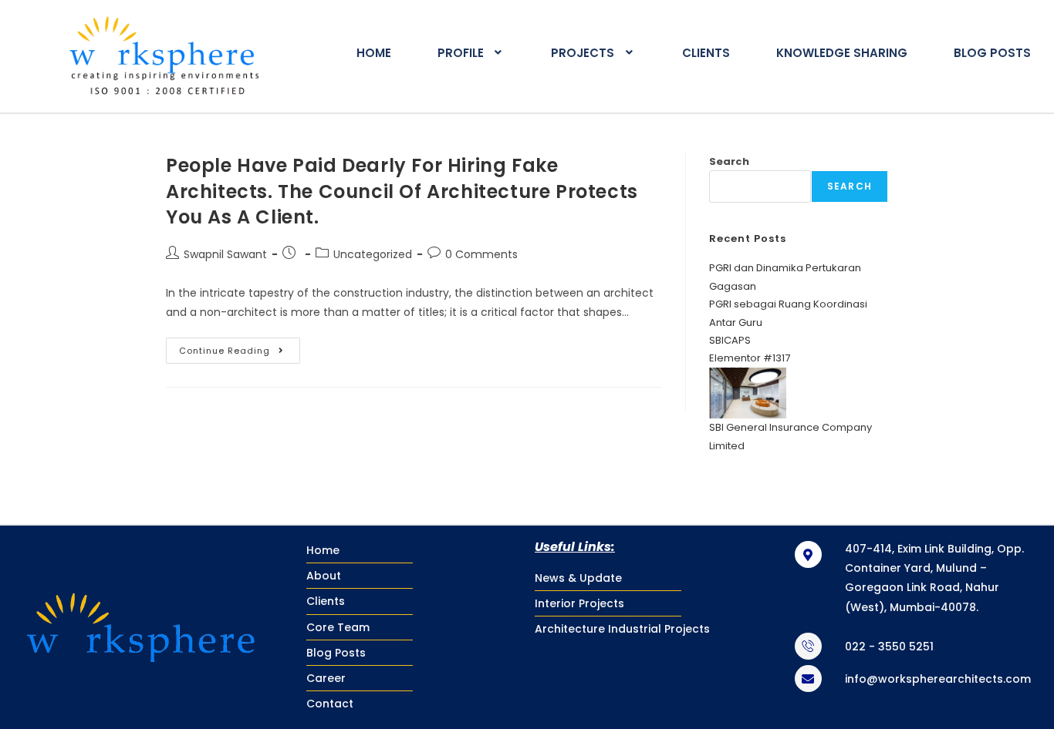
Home (373, 53)
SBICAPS (730, 340)
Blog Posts (992, 53)
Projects (582, 53)
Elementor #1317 (749, 358)
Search (729, 161)
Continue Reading (239, 347)
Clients (706, 53)
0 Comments (481, 254)
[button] (471, 52)
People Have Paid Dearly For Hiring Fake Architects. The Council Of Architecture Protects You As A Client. (402, 191)
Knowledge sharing (841, 53)
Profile (460, 53)
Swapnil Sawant (225, 254)
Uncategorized (372, 254)
